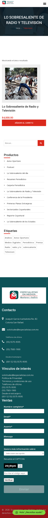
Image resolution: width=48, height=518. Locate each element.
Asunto (8, 426)
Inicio (18, 28)
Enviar (24, 489)
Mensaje (8, 436)
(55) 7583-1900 (9, 390)
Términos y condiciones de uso (16, 381)
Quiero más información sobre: (20, 449)
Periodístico (28, 242)
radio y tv (16, 247)
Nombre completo (14, 406)
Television (9, 252)
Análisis (8, 238)
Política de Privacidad (12, 378)
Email (7, 416)
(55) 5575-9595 (9, 387)
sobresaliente (29, 247)
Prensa (39, 242)
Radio (7, 247)
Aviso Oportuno (21, 238)
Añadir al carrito (24, 122)
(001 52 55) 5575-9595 (12, 396)
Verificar (9, 480)
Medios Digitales (13, 242)
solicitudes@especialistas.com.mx (18, 375)
